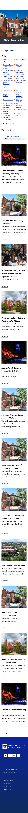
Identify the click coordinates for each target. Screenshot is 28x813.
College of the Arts (21, 59)
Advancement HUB (9, 767)
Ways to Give (7, 130)
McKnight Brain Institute (7, 110)
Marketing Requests (10, 772)
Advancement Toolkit (10, 770)
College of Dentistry (19, 91)
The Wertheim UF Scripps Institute (8, 118)
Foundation (7, 783)
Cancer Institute (7, 90)
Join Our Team (8, 781)
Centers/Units (7, 123)
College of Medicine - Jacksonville (19, 95)
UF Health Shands (21, 109)
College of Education (19, 65)
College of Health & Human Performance (8, 72)
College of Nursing (8, 100)
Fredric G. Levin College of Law (20, 77)
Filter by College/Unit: (14, 136)
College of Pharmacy (19, 100)
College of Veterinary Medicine (19, 105)
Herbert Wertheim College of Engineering (8, 82)
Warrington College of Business (21, 81)
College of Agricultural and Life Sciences (7, 61)
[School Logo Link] (13, 746)
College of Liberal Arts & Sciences (8, 77)
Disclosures (7, 786)
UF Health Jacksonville (6, 114)
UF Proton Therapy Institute (21, 114)
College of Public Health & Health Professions (7, 105)
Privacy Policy (8, 789)
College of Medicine (6, 95)
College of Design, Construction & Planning (8, 66)
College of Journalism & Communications (20, 72)
